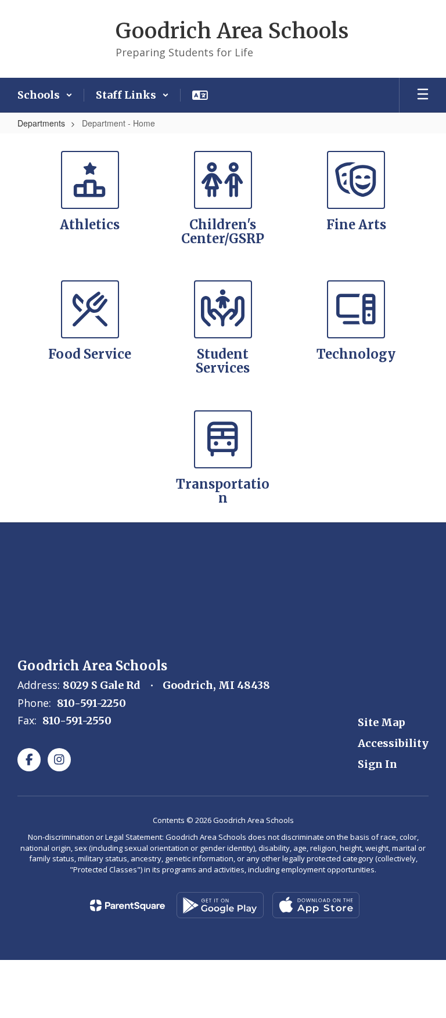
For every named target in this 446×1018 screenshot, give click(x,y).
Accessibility (393, 743)
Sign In (377, 764)
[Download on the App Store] (315, 905)
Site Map (381, 722)
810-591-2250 (91, 703)
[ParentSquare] (127, 905)
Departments (41, 123)
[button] (45, 95)
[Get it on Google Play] (220, 905)
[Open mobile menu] (423, 95)
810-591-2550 (77, 720)
